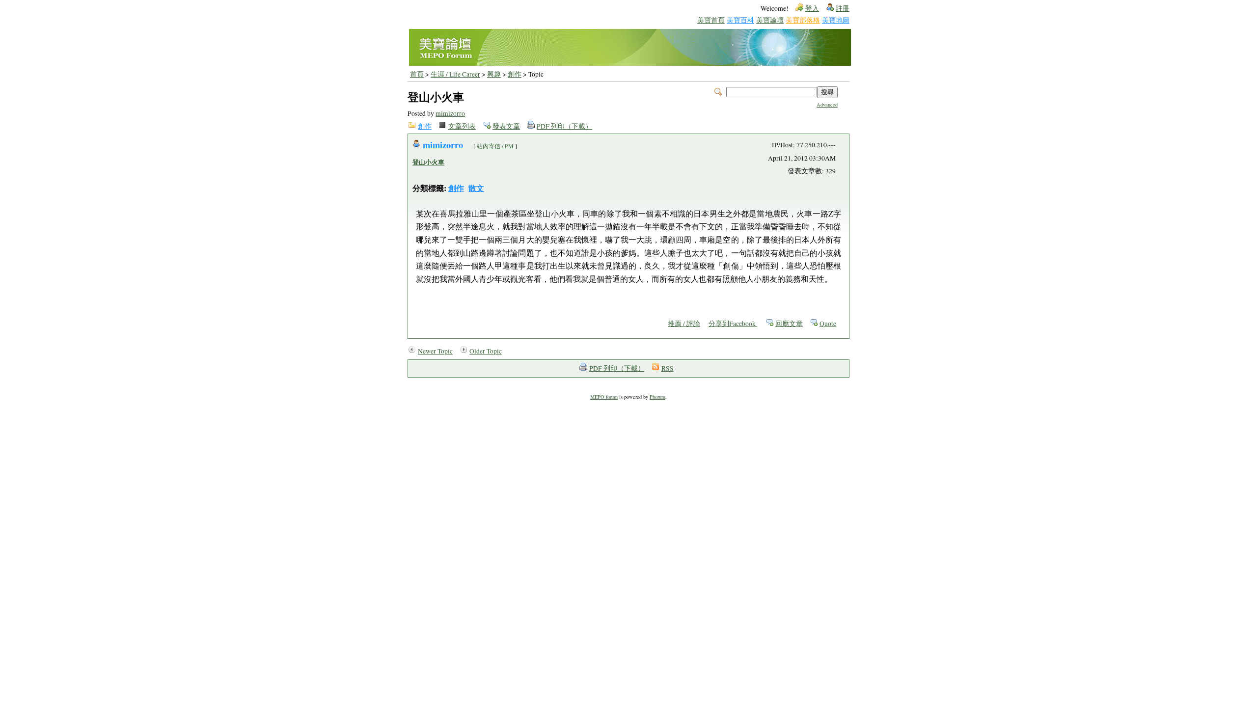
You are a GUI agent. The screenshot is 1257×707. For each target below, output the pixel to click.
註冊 (842, 8)
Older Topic (485, 351)
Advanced (827, 104)
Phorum (657, 396)
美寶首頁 (711, 20)
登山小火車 (428, 162)
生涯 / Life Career (455, 74)
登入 (812, 8)
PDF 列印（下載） (564, 126)
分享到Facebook (733, 323)
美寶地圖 (835, 20)
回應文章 (789, 323)
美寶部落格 (803, 20)
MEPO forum (604, 396)
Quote (828, 323)
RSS (667, 368)
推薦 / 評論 (684, 323)
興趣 (494, 74)
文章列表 (462, 126)
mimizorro (450, 113)
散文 (476, 187)
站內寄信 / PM (495, 146)
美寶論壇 (770, 20)
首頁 (417, 74)
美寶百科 (740, 20)
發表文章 (506, 126)
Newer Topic (435, 351)
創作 (514, 74)
